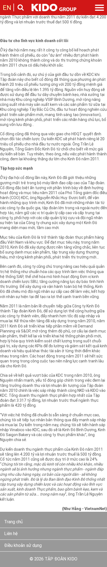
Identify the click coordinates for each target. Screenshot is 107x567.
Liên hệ (11, 534)
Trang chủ (13, 522)
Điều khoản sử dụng (23, 546)
